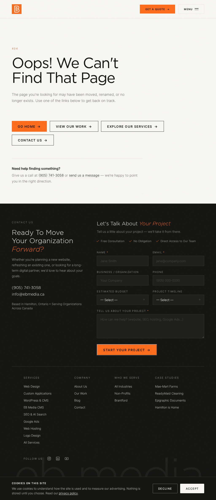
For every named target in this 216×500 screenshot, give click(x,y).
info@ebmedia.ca (28, 294)
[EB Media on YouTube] (66, 458)
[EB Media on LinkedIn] (58, 458)
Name (102, 252)
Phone (158, 272)
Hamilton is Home (167, 407)
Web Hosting (32, 428)
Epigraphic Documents (170, 400)
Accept (192, 488)
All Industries (123, 386)
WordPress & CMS (36, 400)
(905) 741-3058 (51, 175)
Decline (165, 488)
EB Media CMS (34, 407)
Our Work (80, 393)
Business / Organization (118, 272)
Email (159, 252)
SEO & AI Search (35, 414)
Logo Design (32, 435)
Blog (77, 400)
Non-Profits (122, 393)
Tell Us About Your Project (123, 311)
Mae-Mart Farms (166, 386)
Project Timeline (167, 291)
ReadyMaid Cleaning (169, 393)
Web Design (32, 386)
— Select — (108, 299)
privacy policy (68, 493)
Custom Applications (37, 393)
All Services (31, 442)
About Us (80, 386)
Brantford (121, 400)
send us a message (84, 175)
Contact (79, 407)
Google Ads (31, 421)
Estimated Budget (112, 291)
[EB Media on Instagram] (49, 458)
